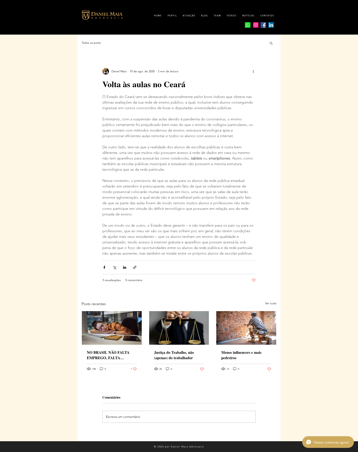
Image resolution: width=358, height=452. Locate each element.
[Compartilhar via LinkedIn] (125, 267)
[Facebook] (263, 25)
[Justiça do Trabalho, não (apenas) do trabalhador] (179, 328)
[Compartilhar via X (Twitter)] (114, 267)
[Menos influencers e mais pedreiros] (246, 328)
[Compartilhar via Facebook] (104, 267)
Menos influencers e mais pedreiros (241, 355)
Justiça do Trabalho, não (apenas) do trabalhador (174, 355)
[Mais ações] (253, 71)
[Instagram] (256, 25)
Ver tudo (270, 303)
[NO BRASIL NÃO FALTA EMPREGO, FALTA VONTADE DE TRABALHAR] (112, 328)
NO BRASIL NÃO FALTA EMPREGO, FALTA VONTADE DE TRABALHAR (111, 355)
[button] (271, 43)
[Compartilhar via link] (135, 267)
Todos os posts (91, 43)
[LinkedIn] (271, 25)
